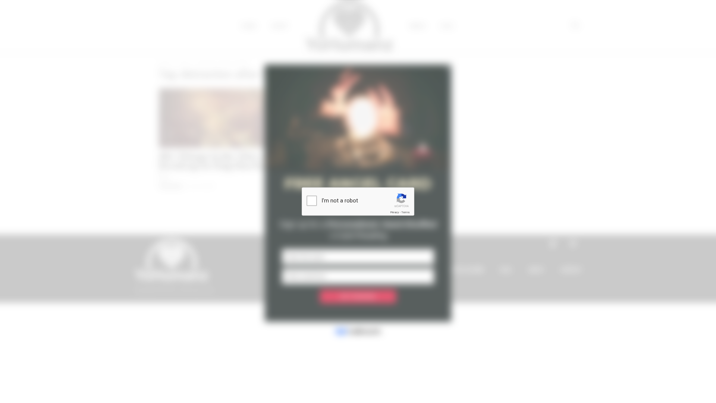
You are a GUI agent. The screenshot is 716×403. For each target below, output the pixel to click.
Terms (405, 212)
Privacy (394, 212)
